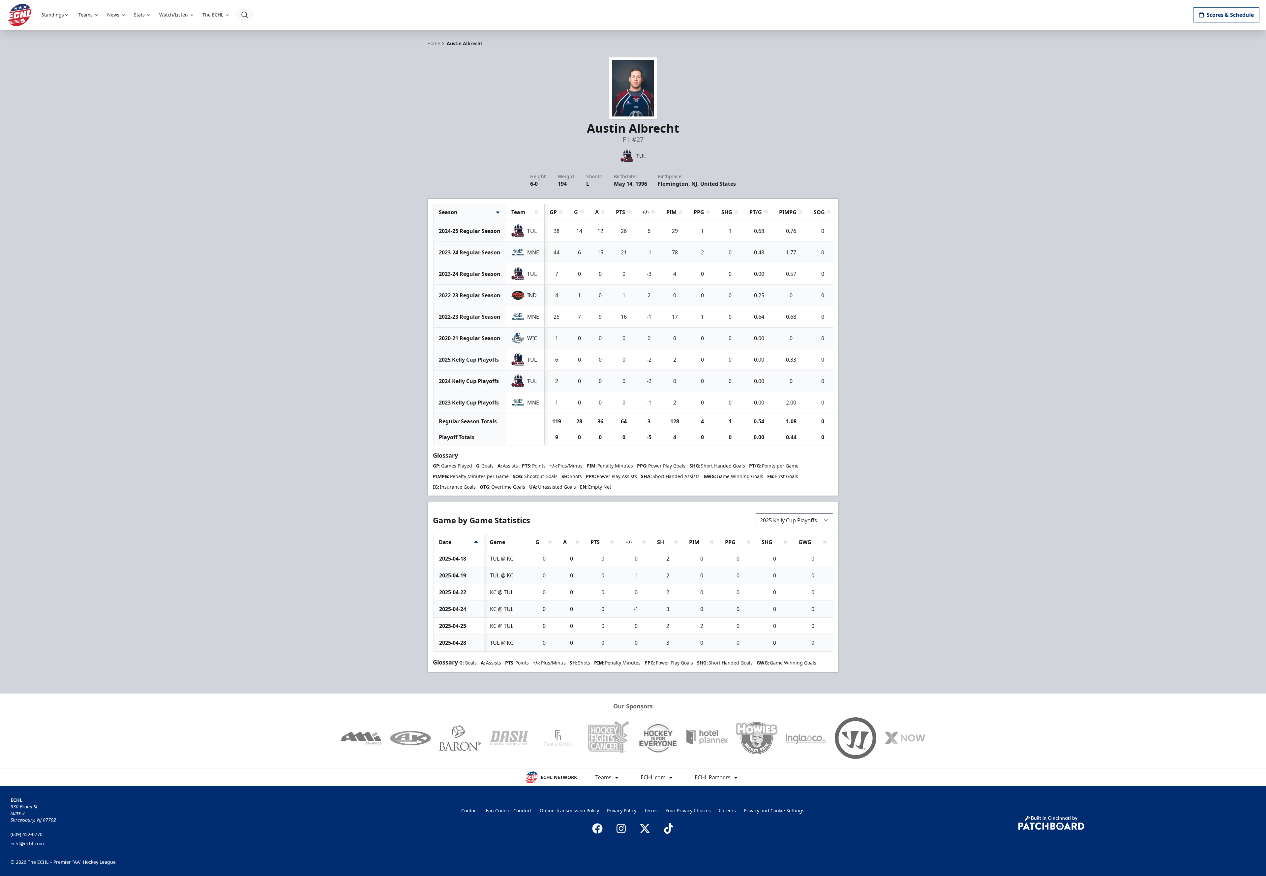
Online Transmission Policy (569, 810)
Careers (727, 810)
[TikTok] (668, 828)
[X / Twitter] (645, 828)
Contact (469, 810)
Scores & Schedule (1230, 14)
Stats (139, 15)
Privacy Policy (621, 810)
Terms (651, 810)
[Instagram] (621, 828)
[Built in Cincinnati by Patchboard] (1051, 823)
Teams (85, 15)
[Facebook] (597, 828)
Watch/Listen (173, 15)
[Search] (244, 14)
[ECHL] (19, 15)
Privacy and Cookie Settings (774, 810)
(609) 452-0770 (27, 834)
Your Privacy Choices (688, 810)
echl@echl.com (27, 843)
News (113, 15)
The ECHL (212, 15)
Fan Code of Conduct (509, 810)
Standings (53, 15)
